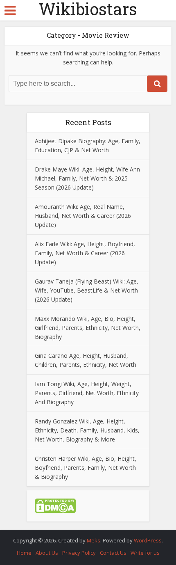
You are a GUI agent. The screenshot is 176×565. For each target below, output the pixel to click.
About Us (47, 552)
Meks (93, 540)
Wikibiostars (88, 9)
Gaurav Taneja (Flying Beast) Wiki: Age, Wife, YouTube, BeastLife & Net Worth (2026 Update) (86, 290)
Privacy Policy (79, 552)
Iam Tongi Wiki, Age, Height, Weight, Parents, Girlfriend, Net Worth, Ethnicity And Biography (87, 393)
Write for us (145, 552)
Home (24, 552)
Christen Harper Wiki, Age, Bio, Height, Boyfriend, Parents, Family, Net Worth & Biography (85, 467)
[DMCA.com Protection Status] (55, 505)
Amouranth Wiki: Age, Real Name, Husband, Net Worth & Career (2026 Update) (83, 216)
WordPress (148, 540)
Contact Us (113, 552)
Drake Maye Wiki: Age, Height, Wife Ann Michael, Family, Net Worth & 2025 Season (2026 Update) (87, 178)
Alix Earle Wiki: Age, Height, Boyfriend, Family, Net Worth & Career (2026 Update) (85, 253)
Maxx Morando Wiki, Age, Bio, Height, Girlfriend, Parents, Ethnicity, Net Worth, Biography (87, 328)
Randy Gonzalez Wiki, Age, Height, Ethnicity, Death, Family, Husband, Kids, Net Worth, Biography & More (87, 430)
